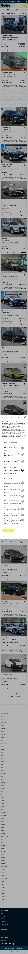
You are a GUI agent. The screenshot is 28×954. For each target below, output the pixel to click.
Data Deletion (6, 536)
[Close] (25, 418)
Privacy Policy (22, 536)
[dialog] (14, 477)
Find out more (18, 1)
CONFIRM (8, 530)
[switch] (22, 447)
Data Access (14, 536)
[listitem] (14, 443)
